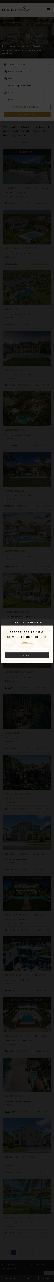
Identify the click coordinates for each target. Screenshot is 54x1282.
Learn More (27, 643)
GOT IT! (27, 655)
